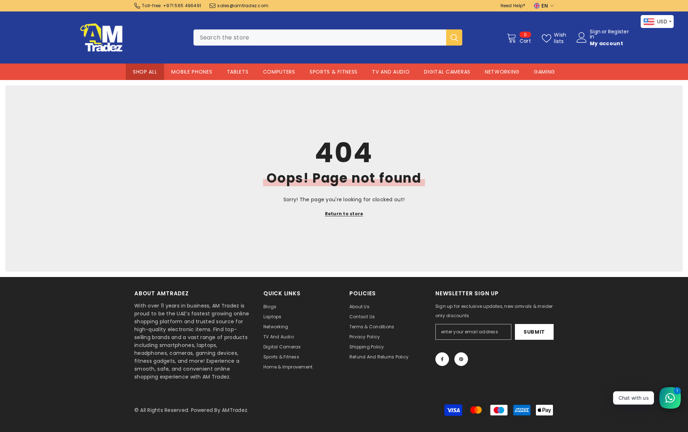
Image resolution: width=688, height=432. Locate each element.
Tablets (238, 71)
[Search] (328, 37)
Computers (279, 71)
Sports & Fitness (334, 71)
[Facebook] (442, 359)
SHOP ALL (145, 71)
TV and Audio (391, 71)
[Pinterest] (461, 359)
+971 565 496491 (182, 6)
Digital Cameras (447, 71)
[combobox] (320, 37)
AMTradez (234, 410)
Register (618, 32)
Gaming (544, 71)
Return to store (344, 214)
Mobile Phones (191, 71)
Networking (502, 71)
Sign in (595, 34)
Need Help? (513, 6)
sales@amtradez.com (242, 6)
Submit (534, 331)
